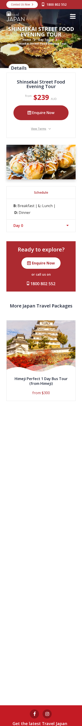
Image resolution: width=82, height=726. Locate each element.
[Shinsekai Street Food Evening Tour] (41, 162)
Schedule (41, 192)
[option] (41, 360)
